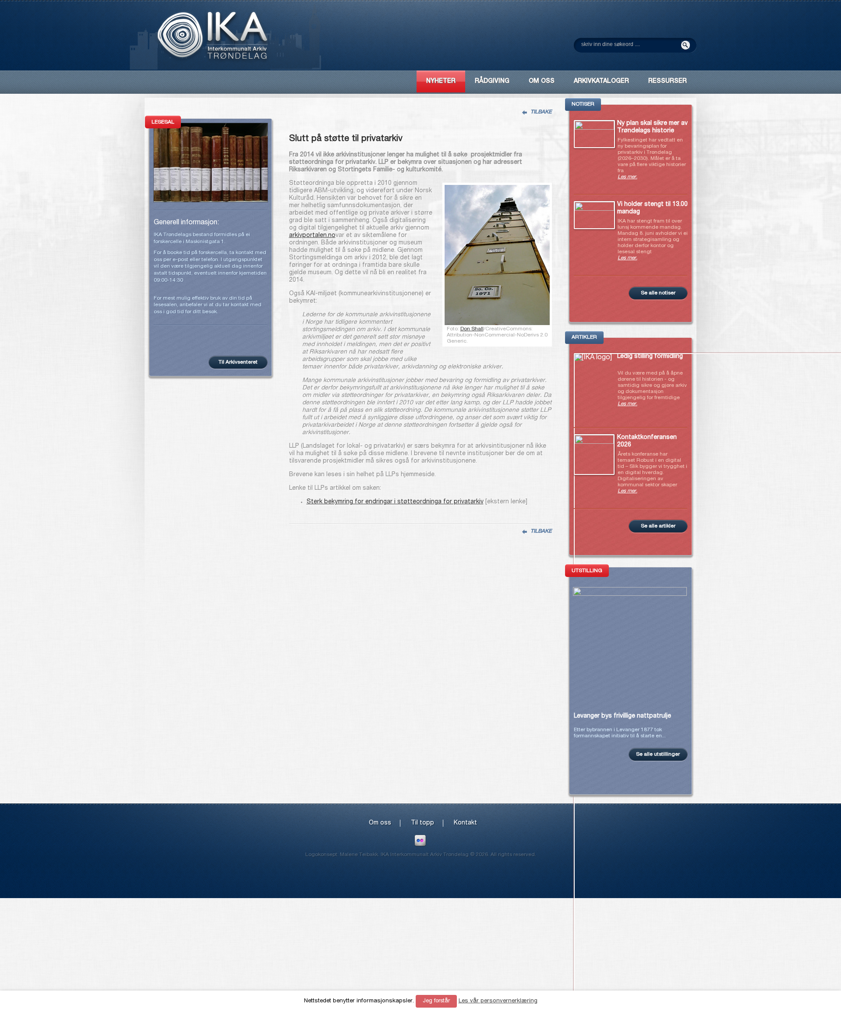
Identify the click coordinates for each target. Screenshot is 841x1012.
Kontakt (465, 823)
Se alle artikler (658, 526)
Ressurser (667, 81)
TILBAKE (541, 112)
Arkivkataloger (601, 81)
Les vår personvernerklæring (498, 1001)
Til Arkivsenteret (238, 362)
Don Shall (472, 329)
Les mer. (627, 177)
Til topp (422, 823)
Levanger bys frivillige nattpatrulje (622, 716)
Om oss (380, 823)
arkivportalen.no (312, 236)
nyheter (441, 81)
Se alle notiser (658, 293)
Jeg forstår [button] (436, 1001)
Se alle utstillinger (658, 754)
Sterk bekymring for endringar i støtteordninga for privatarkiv (395, 502)
